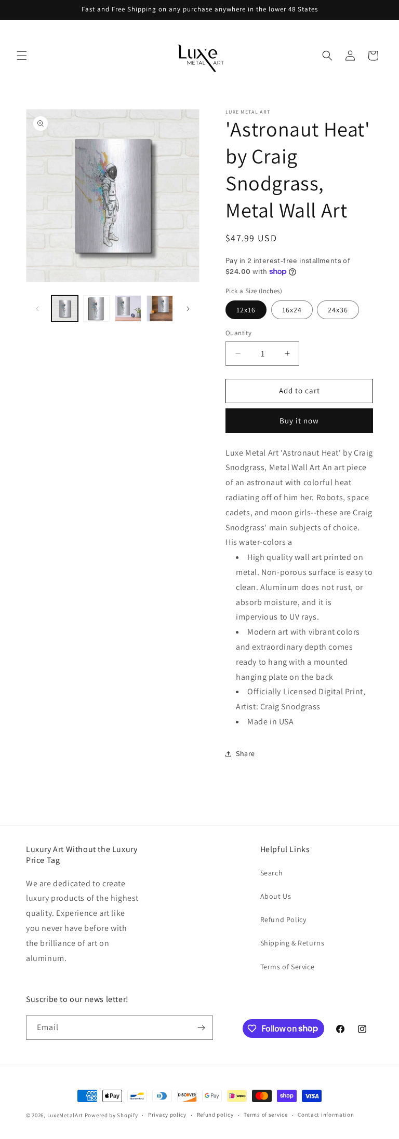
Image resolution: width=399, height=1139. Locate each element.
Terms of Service (287, 966)
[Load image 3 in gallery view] (128, 308)
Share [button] (245, 753)
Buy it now (299, 421)
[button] (21, 55)
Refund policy (215, 1114)
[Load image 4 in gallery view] (160, 308)
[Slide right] (188, 308)
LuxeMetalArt (65, 1115)
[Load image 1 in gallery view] (64, 308)
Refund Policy (283, 919)
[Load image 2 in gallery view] (96, 308)
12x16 (246, 309)
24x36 (338, 309)
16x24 (292, 309)
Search (271, 872)
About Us (275, 896)
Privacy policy (167, 1114)
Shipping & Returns (292, 943)
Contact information (326, 1114)
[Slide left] (37, 308)
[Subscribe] (201, 1028)
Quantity (238, 332)
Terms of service (265, 1114)
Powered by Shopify (111, 1115)
